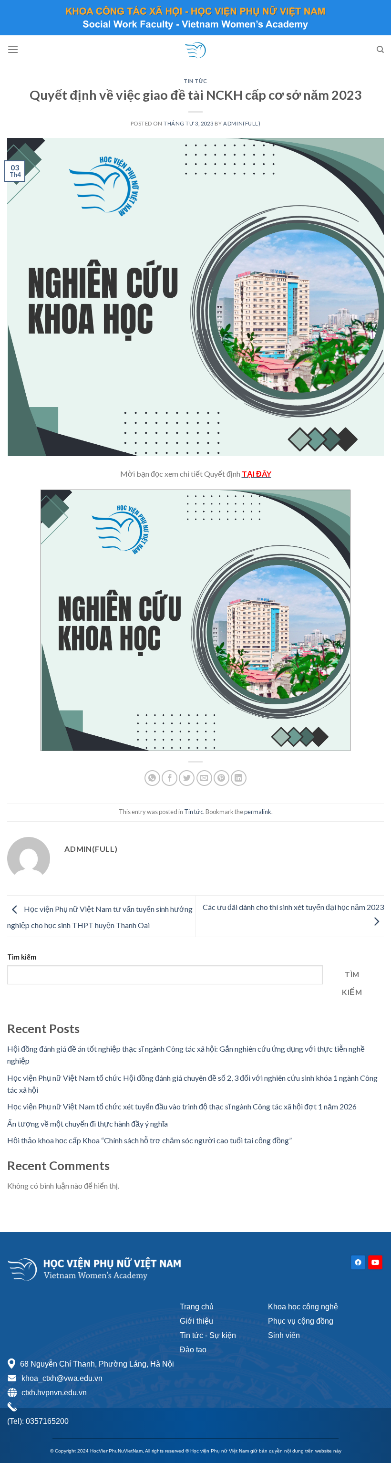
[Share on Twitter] (187, 778)
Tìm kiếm (21, 957)
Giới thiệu (196, 1321)
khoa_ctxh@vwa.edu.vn (62, 1378)
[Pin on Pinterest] (221, 778)
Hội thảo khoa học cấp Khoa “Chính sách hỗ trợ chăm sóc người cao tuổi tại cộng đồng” (149, 1140)
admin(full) (241, 123)
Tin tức (195, 81)
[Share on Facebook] (169, 778)
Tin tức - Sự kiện (208, 1335)
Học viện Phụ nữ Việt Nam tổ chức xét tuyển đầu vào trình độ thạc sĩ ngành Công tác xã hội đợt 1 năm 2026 (182, 1106)
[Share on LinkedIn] (239, 778)
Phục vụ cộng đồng (300, 1321)
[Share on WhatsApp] (152, 778)
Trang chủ (197, 1307)
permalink (257, 811)
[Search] (380, 50)
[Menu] (13, 49)
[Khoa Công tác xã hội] (195, 49)
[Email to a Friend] (204, 778)
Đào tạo (193, 1350)
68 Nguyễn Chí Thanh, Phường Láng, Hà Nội (97, 1364)
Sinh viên (284, 1335)
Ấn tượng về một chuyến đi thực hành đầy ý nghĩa (87, 1123)
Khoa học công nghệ (303, 1307)
